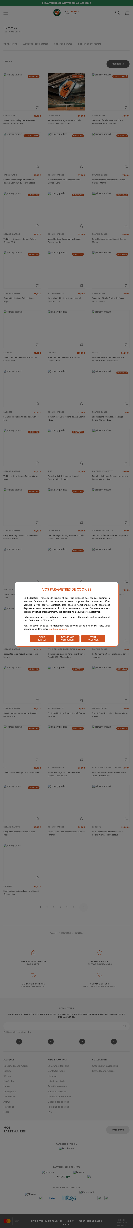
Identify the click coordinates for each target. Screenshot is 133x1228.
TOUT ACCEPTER (93, 638)
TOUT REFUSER (41, 638)
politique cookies (58, 629)
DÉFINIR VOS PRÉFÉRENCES (67, 638)
